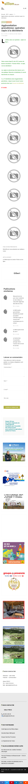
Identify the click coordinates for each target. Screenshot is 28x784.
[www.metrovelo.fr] (14, 176)
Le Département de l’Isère (8, 741)
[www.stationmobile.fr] (14, 214)
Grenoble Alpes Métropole (8, 733)
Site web (6, 398)
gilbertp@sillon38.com (8, 716)
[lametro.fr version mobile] (14, 233)
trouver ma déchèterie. (18, 83)
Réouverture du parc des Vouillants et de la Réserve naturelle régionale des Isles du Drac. (18, 299)
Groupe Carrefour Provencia (8, 737)
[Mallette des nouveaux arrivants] (14, 99)
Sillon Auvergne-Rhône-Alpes (12, 746)
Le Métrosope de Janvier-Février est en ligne (13, 260)
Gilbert (6, 35)
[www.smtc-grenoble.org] (14, 195)
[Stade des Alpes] (14, 118)
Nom (5, 381)
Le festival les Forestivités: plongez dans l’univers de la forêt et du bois (18, 341)
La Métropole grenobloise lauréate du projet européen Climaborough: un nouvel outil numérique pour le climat (18, 316)
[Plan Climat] (14, 157)
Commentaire (8, 367)
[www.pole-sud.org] (14, 138)
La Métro (4, 22)
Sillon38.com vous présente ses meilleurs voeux (13, 250)
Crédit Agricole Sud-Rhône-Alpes (9, 729)
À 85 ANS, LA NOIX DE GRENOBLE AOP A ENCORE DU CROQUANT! (12, 762)
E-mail (6, 389)
